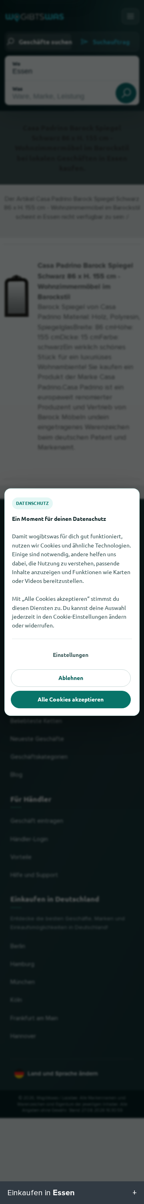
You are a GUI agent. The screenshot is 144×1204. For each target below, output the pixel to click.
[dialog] (72, 602)
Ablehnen (70, 677)
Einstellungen (70, 654)
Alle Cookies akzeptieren (71, 699)
